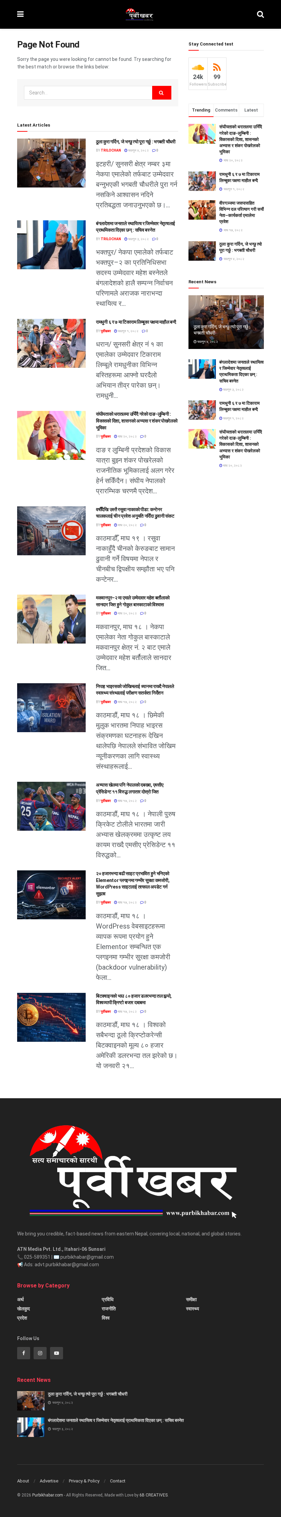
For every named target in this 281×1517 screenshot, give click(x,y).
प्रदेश (22, 1318)
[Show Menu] (20, 14)
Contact (117, 1480)
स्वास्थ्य (192, 1308)
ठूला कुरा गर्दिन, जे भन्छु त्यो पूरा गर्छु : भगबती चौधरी (135, 141)
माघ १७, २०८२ (127, 702)
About (23, 1480)
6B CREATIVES (153, 1495)
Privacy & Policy (84, 1480)
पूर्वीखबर (106, 331)
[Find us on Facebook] (23, 1353)
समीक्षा (191, 1299)
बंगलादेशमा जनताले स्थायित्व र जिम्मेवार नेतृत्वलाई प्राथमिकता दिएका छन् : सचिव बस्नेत (116, 1420)
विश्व (106, 1318)
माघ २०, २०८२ (127, 436)
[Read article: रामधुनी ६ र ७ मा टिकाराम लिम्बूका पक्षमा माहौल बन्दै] (51, 343)
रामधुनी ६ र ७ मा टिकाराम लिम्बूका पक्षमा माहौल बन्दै (136, 322)
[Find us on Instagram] (40, 1353)
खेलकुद (23, 1308)
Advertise (49, 1480)
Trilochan (111, 150)
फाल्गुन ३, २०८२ (138, 239)
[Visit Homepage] (140, 14)
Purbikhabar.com (47, 1495)
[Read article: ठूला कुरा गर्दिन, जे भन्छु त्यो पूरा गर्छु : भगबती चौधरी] (51, 163)
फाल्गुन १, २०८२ (127, 331)
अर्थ (20, 1299)
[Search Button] (260, 14)
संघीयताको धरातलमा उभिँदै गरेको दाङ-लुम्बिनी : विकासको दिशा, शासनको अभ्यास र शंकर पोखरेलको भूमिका (137, 420)
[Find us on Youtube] (56, 1353)
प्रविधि (107, 1299)
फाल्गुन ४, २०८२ (138, 150)
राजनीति (109, 1308)
